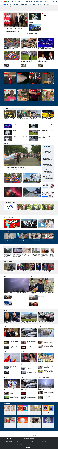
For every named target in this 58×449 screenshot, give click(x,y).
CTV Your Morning (32, 1)
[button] (52, 253)
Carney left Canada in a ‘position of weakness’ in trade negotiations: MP (48, 271)
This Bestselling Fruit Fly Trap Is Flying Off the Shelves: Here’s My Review (9, 425)
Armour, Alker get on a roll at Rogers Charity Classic (14, 64)
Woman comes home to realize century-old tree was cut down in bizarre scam (22, 103)
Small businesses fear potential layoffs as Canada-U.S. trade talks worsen (47, 103)
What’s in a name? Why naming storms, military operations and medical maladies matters (48, 397)
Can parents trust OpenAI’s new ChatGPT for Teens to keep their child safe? (14, 367)
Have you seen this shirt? (16, 130)
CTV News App (31, 435)
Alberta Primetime (39, 4)
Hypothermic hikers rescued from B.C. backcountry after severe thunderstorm (16, 292)
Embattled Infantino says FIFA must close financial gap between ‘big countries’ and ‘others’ (15, 397)
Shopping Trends (39, 1)
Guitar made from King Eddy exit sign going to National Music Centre (22, 240)
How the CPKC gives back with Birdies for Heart (48, 211)
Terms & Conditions (19, 443)
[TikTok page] (7, 438)
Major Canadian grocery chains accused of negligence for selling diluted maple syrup (45, 255)
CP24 (30, 442)
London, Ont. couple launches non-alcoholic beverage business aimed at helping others (35, 241)
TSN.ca (30, 444)
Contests (30, 4)
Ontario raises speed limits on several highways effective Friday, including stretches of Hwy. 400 (31, 397)
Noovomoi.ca (43, 443)
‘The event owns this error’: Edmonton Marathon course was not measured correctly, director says (22, 118)
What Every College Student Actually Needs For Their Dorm (48, 412)
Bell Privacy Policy (19, 442)
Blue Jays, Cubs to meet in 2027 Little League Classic (11, 389)
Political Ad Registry (20, 444)
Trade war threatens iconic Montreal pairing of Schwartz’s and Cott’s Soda (48, 241)
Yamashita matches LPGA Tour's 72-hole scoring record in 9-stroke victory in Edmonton (35, 22)
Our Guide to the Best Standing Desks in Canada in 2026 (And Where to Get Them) (35, 413)
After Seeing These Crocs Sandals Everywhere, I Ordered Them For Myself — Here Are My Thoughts (35, 425)
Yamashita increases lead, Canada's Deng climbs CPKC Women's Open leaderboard (29, 61)
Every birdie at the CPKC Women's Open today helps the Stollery (22, 211)
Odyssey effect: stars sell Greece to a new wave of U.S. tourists (46, 363)
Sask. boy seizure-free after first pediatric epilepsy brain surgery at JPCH (46, 338)
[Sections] (2, 1)
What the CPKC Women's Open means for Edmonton (34, 211)
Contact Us (34, 435)
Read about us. (40, 429)
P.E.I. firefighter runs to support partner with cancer (9, 102)
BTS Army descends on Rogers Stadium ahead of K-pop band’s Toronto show (31, 368)
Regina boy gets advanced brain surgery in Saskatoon (9, 240)
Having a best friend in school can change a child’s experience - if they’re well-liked (49, 367)
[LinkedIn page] (10, 438)
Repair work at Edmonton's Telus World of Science (31, 184)
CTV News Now (45, 1)
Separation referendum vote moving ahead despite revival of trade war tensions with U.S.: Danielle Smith (34, 33)
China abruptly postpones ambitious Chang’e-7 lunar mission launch (11, 363)
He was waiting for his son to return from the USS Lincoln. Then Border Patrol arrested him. (41, 293)
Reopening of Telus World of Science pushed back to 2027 (35, 118)
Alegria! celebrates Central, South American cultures (12, 184)
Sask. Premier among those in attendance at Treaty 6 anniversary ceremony (48, 86)
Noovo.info (43, 442)
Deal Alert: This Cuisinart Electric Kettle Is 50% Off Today (9, 412)
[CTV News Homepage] (7, 1)
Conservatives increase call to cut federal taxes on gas (34, 102)
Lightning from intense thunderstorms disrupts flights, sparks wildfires (45, 389)
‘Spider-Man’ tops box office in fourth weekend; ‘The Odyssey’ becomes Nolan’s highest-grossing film (28, 364)
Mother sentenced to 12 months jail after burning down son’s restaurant (36, 254)
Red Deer (26, 4)
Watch (23, 1)
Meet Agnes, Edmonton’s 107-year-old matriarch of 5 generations (49, 64)
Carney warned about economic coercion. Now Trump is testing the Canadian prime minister (14, 30)
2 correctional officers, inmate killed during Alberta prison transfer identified (12, 322)
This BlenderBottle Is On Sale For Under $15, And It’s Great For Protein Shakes (48, 425)
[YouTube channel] (8, 438)
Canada (19, 1)
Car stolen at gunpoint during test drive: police (45, 321)
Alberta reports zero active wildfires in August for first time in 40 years (9, 118)
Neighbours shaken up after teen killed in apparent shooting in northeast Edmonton (47, 118)
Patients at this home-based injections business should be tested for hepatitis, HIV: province (48, 342)
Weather (14, 4)
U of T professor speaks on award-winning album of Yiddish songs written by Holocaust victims (17, 255)
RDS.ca (42, 444)
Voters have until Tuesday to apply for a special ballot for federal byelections (14, 342)
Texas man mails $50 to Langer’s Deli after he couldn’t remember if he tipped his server (7, 255)
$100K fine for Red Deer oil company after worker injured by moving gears (28, 322)
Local (15, 1)
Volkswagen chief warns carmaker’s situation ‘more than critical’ (28, 338)
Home (12, 1)
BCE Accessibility (7, 442)
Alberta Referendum (46, 4)
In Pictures (26, 1)
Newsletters (26, 435)
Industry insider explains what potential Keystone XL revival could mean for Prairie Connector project (9, 271)
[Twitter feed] (5, 438)
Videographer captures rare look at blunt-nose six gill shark (22, 85)
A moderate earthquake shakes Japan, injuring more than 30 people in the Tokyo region (49, 392)
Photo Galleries (34, 4)
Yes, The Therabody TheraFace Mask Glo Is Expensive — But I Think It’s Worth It (22, 425)
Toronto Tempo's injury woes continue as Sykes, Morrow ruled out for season (15, 393)
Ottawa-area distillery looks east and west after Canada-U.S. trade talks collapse (31, 342)
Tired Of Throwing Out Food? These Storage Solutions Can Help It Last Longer (21, 413)
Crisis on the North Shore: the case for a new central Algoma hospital (49, 346)
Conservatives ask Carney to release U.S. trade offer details (11, 338)
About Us (23, 435)
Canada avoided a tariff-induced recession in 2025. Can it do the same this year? (35, 271)
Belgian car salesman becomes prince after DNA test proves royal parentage (46, 61)
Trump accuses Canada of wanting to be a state (10, 85)
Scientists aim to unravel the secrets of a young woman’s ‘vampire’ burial (26, 254)
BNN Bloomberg (31, 443)
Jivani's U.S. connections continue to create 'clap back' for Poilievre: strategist (14, 347)
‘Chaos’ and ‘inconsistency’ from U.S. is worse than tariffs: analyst (22, 271)
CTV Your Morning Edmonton (20, 4)
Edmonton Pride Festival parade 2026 (15, 167)
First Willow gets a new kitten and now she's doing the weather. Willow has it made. (10, 212)
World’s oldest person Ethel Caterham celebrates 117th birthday (49, 371)
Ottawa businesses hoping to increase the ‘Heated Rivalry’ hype (34, 85)
